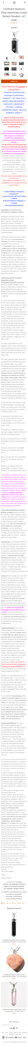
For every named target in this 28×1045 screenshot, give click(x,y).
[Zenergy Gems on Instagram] (17, 1028)
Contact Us (18, 1034)
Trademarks (24, 1032)
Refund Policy (12, 1034)
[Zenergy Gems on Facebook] (14, 1028)
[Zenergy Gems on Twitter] (11, 1028)
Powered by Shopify (21, 1041)
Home (2, 1032)
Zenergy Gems (14, 23)
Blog (19, 1032)
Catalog (10, 1032)
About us (15, 1032)
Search (6, 1032)
